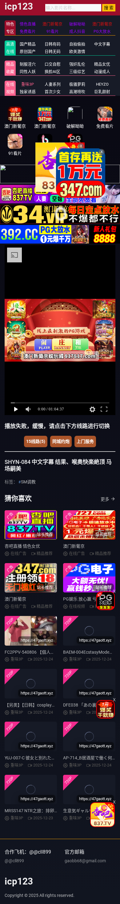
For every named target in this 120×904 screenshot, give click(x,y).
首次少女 (53, 91)
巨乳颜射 (102, 91)
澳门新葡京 (74, 546)
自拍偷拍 (77, 44)
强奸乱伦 (77, 64)
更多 (105, 499)
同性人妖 (28, 71)
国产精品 (28, 44)
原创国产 (28, 51)
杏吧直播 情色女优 (22, 546)
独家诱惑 (28, 91)
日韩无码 (53, 51)
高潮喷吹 (77, 91)
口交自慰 (53, 64)
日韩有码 (53, 44)
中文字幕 (102, 44)
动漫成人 (102, 71)
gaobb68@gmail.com (85, 860)
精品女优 (102, 64)
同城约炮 (61, 441)
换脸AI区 (52, 71)
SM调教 (28, 481)
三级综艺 (77, 71)
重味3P (27, 84)
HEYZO (102, 84)
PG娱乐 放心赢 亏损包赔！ (88, 598)
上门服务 (85, 441)
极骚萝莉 (77, 84)
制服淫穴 (28, 64)
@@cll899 (14, 860)
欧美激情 (77, 51)
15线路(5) (35, 441)
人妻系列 (53, 84)
